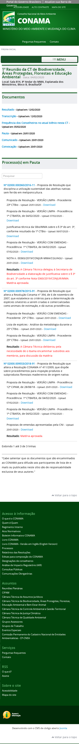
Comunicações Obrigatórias (17, 573)
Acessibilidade (21, 7)
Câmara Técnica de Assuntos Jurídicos (22, 596)
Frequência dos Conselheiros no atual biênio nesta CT (35, 123)
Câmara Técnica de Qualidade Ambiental (24, 617)
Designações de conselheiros (17, 561)
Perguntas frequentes (34, 41)
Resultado (8, 109)
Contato (54, 41)
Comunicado (10, 140)
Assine (5, 676)
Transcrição (9, 116)
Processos (7, 548)
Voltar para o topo (65, 495)
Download (49, 204)
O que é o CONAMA (12, 518)
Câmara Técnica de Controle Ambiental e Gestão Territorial (34, 609)
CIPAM (5, 592)
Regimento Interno (12, 527)
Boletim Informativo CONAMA (18, 535)
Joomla (63, 728)
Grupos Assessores (12, 621)
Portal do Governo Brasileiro (23, 1)
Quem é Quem (10, 522)
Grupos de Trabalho (13, 626)
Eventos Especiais (11, 630)
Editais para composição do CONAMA (22, 556)
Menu (61, 59)
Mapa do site (59, 7)
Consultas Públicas (12, 569)
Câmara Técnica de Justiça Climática (21, 613)
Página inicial (8, 49)
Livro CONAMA (10, 539)
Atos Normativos (11, 531)
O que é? (7, 671)
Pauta (6, 133)
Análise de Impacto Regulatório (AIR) (22, 565)
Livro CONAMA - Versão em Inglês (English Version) (29, 544)
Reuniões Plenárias (12, 588)
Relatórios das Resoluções (16, 552)
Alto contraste (40, 7)
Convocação (9, 146)
